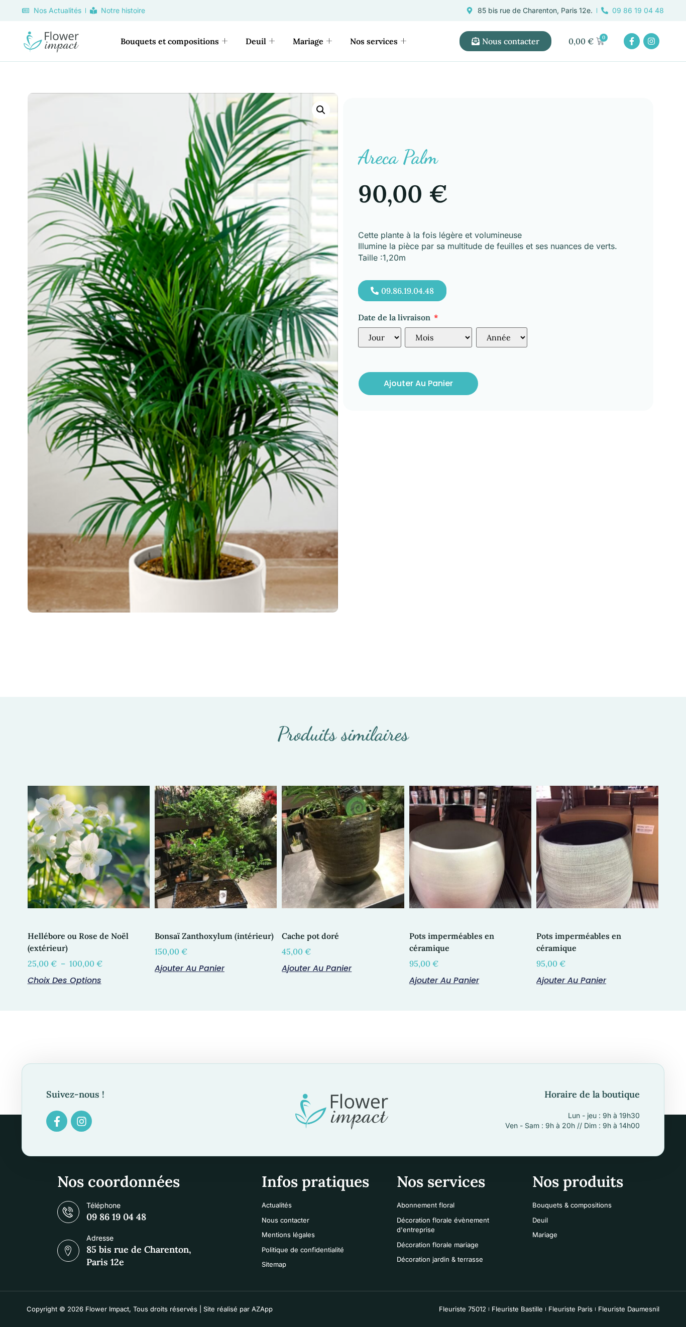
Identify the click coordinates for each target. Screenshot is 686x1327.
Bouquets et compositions (170, 41)
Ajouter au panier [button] (189, 967)
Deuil (256, 41)
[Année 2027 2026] (501, 337)
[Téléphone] (68, 1212)
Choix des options (64, 980)
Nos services (374, 41)
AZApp (262, 1309)
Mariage (308, 41)
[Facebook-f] (632, 41)
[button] (321, 110)
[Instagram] (651, 41)
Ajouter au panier (418, 383)
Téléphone (103, 1205)
